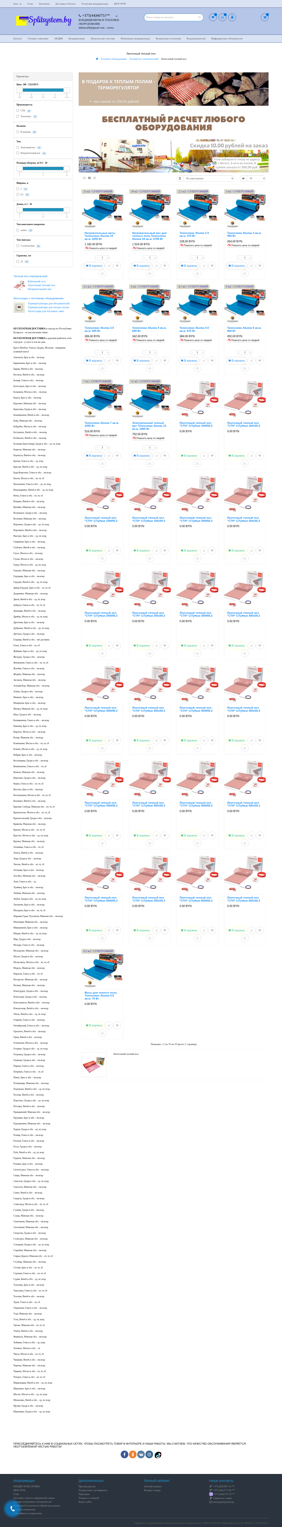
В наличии (27, 132)
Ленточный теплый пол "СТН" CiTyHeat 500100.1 (243, 804)
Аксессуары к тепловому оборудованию (38, 298)
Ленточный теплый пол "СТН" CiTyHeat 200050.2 (196, 519)
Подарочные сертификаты (93, 1490)
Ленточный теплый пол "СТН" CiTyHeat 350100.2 (148, 709)
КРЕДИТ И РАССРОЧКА (26, 1486)
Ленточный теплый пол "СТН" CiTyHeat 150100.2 (148, 519)
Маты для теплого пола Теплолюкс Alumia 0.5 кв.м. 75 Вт (101, 995)
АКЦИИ (58, 38)
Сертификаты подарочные (27, 1513)
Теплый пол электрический (30, 276)
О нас (30, 3)
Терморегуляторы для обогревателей (49, 303)
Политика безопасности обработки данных (36, 1505)
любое (25, 230)
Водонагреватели (196, 38)
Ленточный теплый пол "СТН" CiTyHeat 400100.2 (243, 709)
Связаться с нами (222, 1498)
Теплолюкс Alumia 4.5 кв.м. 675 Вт (194, 329)
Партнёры (84, 1494)
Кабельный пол (36, 281)
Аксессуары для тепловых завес (46, 311)
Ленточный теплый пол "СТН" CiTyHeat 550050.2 (101, 899)
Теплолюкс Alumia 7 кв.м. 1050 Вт (102, 424)
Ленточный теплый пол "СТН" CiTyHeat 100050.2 (196, 424)
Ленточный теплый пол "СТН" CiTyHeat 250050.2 (101, 614)
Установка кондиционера (94, 3)
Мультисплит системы (103, 38)
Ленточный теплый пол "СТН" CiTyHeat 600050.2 (196, 899)
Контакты (44, 3)
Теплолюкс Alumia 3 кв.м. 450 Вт (244, 234)
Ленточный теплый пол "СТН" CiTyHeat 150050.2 (101, 519)
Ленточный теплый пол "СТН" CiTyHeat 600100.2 (243, 899)
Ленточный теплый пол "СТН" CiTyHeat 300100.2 (243, 614)
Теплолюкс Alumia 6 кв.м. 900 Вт (244, 329)
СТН (25, 110)
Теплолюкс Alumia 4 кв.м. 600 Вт (149, 329)
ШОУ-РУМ (120, 3)
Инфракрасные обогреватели (226, 38)
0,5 (24, 194)
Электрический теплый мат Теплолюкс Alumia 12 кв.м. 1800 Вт (149, 425)
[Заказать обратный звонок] (12, 1508)
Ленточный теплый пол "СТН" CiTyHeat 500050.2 (196, 804)
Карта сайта (85, 1501)
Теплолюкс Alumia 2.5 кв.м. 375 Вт (194, 234)
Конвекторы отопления (168, 38)
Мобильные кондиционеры (135, 38)
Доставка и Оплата (65, 3)
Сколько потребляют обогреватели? (32, 1501)
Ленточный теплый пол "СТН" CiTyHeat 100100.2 (243, 424)
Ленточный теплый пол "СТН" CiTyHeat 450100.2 (148, 804)
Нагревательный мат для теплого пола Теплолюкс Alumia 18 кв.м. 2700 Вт (149, 235)
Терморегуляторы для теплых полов (48, 307)
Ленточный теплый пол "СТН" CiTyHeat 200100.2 (243, 519)
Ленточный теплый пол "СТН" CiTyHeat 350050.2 (101, 709)
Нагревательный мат (32, 153)
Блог (16, 3)
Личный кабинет (153, 1486)
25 (24, 261)
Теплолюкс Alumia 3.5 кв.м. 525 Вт (99, 329)
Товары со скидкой (89, 1497)
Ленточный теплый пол (41, 285)
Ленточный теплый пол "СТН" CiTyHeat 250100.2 (148, 614)
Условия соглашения (24, 1509)
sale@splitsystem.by (223, 1502)
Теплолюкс (28, 116)
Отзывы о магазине (38, 38)
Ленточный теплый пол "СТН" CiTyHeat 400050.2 (196, 709)
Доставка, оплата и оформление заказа (34, 1497)
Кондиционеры (76, 38)
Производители (87, 1486)
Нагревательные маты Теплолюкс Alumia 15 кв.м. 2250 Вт (100, 235)
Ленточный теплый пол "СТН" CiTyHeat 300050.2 (196, 614)
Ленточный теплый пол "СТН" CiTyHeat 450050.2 (101, 804)
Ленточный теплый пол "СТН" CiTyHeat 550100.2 (148, 899)
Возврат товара (152, 1490)
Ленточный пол (30, 147)
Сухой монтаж (29, 245)
